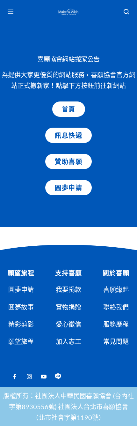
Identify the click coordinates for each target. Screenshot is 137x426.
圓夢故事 (21, 307)
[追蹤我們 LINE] (58, 377)
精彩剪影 (21, 324)
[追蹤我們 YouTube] (43, 377)
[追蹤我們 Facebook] (15, 377)
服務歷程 (116, 324)
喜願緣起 (116, 289)
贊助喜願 (68, 161)
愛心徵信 (68, 324)
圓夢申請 (68, 187)
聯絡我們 (116, 307)
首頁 (69, 109)
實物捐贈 (68, 307)
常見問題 (116, 341)
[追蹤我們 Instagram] (29, 377)
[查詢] (126, 12)
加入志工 (68, 341)
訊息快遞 (68, 135)
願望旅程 (21, 341)
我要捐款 (68, 289)
